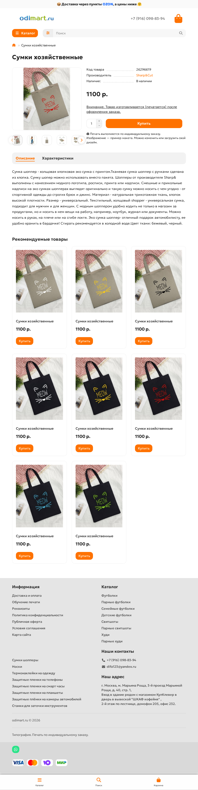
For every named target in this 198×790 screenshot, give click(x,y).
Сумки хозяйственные (35, 321)
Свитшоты (109, 622)
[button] (12, 140)
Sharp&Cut (144, 75)
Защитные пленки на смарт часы (38, 686)
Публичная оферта (27, 622)
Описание (25, 158)
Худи (105, 635)
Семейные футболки (117, 609)
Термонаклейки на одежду (33, 673)
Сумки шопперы (25, 660)
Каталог (109, 586)
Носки (17, 667)
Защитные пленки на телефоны (37, 680)
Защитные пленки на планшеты (37, 693)
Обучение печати (26, 602)
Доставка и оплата (27, 596)
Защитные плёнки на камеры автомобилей (46, 699)
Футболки (109, 596)
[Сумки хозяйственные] (39, 281)
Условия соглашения (28, 628)
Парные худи (111, 641)
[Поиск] (181, 33)
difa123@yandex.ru (121, 667)
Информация (26, 586)
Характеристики (57, 158)
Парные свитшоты (116, 628)
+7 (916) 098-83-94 (148, 18)
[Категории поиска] (48, 33)
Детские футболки (116, 615)
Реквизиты (21, 609)
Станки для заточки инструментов (39, 706)
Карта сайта (21, 635)
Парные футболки (115, 602)
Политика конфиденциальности (37, 615)
